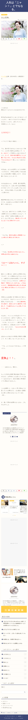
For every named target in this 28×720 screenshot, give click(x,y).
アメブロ (3, 76)
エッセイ (14, 678)
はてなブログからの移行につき (11, 629)
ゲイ (3, 687)
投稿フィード (6, 703)
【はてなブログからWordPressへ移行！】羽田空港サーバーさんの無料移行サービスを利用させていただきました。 (14, 623)
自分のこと (14, 670)
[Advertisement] (14, 59)
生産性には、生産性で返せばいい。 (12, 639)
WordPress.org (7, 707)
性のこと (14, 662)
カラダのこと (14, 654)
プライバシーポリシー (11, 716)
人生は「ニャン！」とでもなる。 (14, 6)
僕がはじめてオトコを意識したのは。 (13, 643)
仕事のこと (14, 666)
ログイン (5, 701)
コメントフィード (8, 705)
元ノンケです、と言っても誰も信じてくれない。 (14, 634)
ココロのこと (14, 658)
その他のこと (4, 14)
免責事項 (19, 716)
